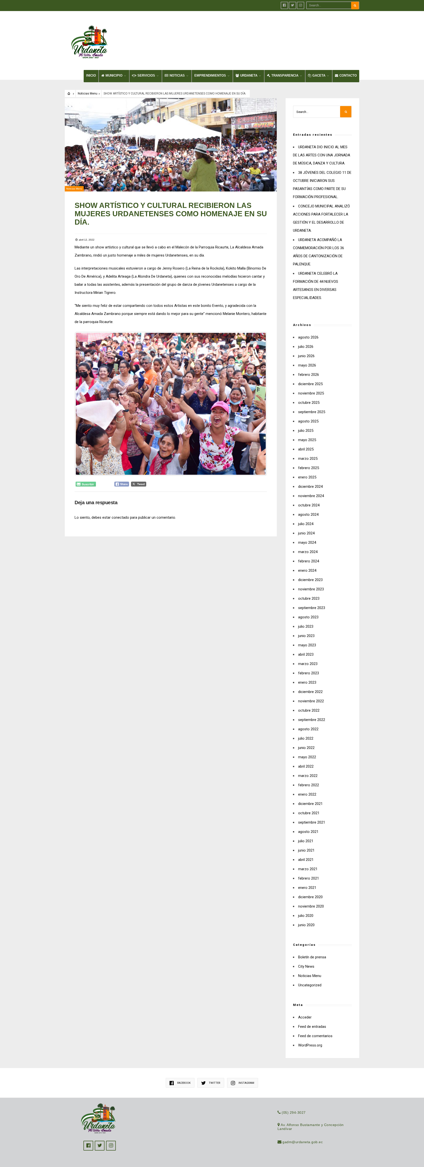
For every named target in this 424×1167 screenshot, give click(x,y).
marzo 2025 (308, 458)
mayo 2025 (307, 440)
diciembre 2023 (310, 580)
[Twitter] (292, 5)
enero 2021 (307, 887)
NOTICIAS (177, 75)
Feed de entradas (312, 1026)
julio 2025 (305, 430)
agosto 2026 (308, 337)
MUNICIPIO (114, 75)
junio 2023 (306, 636)
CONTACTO (348, 75)
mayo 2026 (307, 365)
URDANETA (248, 75)
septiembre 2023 (311, 608)
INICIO (91, 75)
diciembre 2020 (310, 897)
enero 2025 (307, 477)
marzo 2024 (308, 552)
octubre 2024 (308, 505)
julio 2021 (305, 841)
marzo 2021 (308, 869)
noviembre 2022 (311, 701)
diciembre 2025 (310, 384)
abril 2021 (306, 859)
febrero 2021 (308, 878)
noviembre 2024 (311, 496)
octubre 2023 (308, 598)
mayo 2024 (307, 542)
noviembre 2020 (311, 906)
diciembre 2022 (310, 692)
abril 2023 (306, 654)
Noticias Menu (87, 93)
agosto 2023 (308, 617)
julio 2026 (305, 346)
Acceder (305, 1017)
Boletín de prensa (312, 957)
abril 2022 (306, 766)
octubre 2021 (308, 813)
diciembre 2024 (310, 486)
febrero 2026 (308, 374)
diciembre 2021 (310, 803)
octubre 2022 (308, 710)
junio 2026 (306, 356)
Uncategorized (309, 985)
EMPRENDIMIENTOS (210, 75)
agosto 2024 (308, 514)
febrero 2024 (308, 561)
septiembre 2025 (311, 412)
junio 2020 (306, 925)
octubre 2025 (308, 402)
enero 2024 (307, 570)
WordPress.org (310, 1045)
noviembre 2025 (311, 393)
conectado (120, 517)
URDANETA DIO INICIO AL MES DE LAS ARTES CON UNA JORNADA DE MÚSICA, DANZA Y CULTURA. (321, 155)
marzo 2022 (308, 775)
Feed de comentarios (315, 1036)
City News (306, 966)
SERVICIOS (146, 75)
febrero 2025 (308, 468)
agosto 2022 (308, 729)
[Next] (256, 403)
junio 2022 (306, 748)
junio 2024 (306, 533)
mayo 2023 (307, 645)
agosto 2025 (308, 421)
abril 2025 (306, 449)
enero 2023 (307, 682)
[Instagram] (300, 5)
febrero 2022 (308, 785)
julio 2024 (305, 524)
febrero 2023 (308, 673)
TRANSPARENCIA (284, 75)
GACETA (318, 75)
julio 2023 (305, 626)
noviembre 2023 (311, 589)
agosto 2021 (308, 831)
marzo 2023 (308, 664)
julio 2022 (305, 738)
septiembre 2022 (311, 720)
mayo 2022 (307, 757)
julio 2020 (305, 915)
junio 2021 (306, 850)
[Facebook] (284, 5)
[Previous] (85, 403)
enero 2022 (307, 794)
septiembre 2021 (311, 822)
